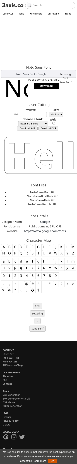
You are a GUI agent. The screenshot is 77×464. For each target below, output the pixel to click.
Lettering (65, 74)
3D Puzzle (53, 13)
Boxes (67, 13)
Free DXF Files (11, 357)
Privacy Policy (10, 420)
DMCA (6, 424)
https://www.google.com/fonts (45, 231)
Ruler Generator (12, 406)
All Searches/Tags (13, 365)
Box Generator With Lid (16, 398)
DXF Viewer (9, 402)
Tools (21, 13)
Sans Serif (65, 82)
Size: (56, 110)
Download (46, 85)
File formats (36, 13)
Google (41, 74)
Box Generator (11, 394)
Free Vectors (10, 361)
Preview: (30, 110)
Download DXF (48, 128)
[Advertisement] (38, 41)
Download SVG (27, 128)
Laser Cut (8, 13)
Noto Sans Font (25, 74)
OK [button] (52, 461)
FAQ (5, 380)
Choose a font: (33, 119)
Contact (7, 383)
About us (8, 376)
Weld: (53, 119)
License (7, 417)
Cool (65, 78)
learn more (40, 461)
